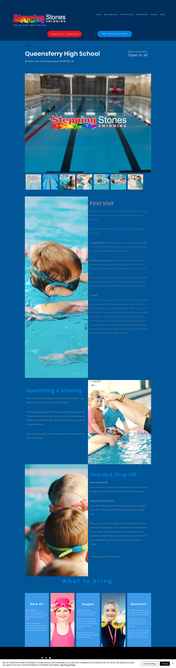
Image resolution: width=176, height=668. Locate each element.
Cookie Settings (149, 663)
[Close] (172, 663)
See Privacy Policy (67, 664)
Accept (165, 663)
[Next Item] (146, 123)
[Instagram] (42, 658)
